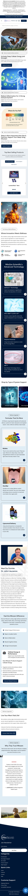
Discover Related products (10, 681)
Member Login (14, 20)
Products (3, 872)
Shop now (23, 20)
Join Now (14, 850)
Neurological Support (5, 858)
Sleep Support (4, 864)
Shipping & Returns (5, 883)
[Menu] (1, 20)
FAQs (2, 876)
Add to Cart (15, 192)
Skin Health (3, 860)
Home (2, 870)
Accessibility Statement (6, 887)
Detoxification (4, 856)
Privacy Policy (4, 885)
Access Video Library (8, 733)
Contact (2, 874)
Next (26, 183)
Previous (2, 183)
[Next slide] (26, 397)
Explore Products (7, 65)
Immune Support (4, 862)
